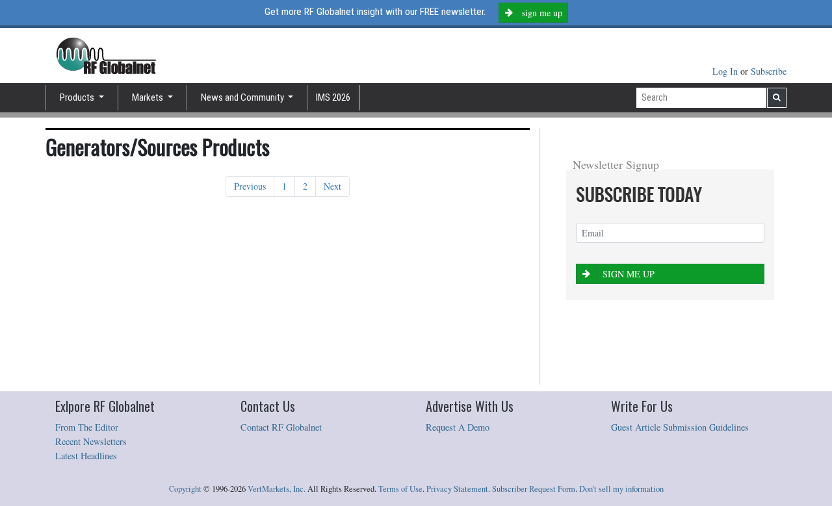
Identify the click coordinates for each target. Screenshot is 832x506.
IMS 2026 (333, 97)
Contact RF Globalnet (281, 427)
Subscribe (768, 71)
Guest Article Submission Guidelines (680, 427)
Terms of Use (400, 488)
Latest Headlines (86, 455)
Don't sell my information (621, 488)
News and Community (243, 97)
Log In (726, 71)
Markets (148, 97)
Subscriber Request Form (533, 488)
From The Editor (86, 427)
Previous (250, 186)
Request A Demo (457, 427)
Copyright (185, 488)
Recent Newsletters (91, 441)
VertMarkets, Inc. (277, 488)
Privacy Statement (457, 488)
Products (78, 97)
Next (332, 186)
